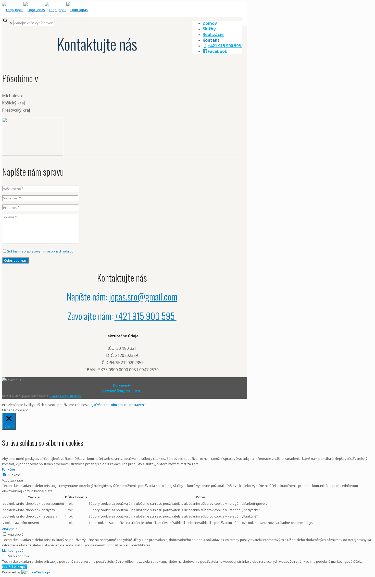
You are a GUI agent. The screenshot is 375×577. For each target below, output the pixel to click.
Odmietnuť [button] (117, 404)
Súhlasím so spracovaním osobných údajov (40, 251)
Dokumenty (122, 385)
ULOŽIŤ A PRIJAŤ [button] (14, 566)
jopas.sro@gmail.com (143, 296)
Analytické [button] (10, 528)
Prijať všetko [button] (98, 404)
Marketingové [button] (12, 550)
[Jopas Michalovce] (45, 10)
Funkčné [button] (8, 469)
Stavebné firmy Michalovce (122, 390)
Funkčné (14, 475)
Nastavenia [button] (137, 404)
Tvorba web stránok (65, 396)
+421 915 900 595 (146, 315)
